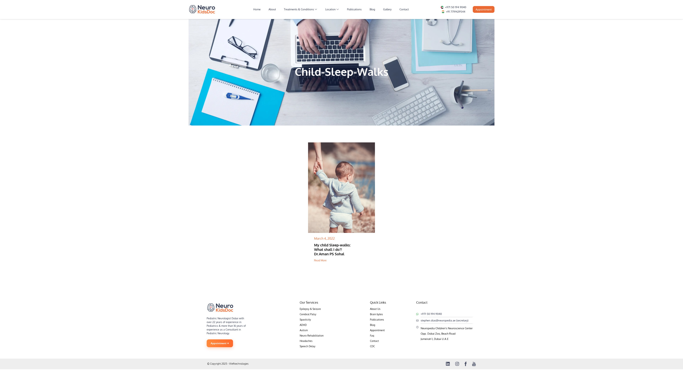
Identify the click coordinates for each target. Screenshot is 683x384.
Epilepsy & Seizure (310, 308)
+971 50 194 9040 (455, 7)
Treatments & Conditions (299, 9)
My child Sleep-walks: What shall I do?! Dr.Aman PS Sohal (332, 249)
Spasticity (305, 319)
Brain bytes (376, 314)
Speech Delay (307, 346)
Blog (372, 9)
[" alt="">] (341, 187)
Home (257, 9)
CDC (372, 346)
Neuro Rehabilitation (312, 335)
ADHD (303, 324)
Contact (404, 9)
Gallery (387, 9)
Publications (354, 9)
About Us (375, 308)
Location (330, 9)
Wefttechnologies (238, 363)
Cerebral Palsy (308, 314)
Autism (304, 330)
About (272, 9)
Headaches (306, 340)
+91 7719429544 (455, 11)
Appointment (484, 9)
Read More (320, 260)
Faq (372, 335)
